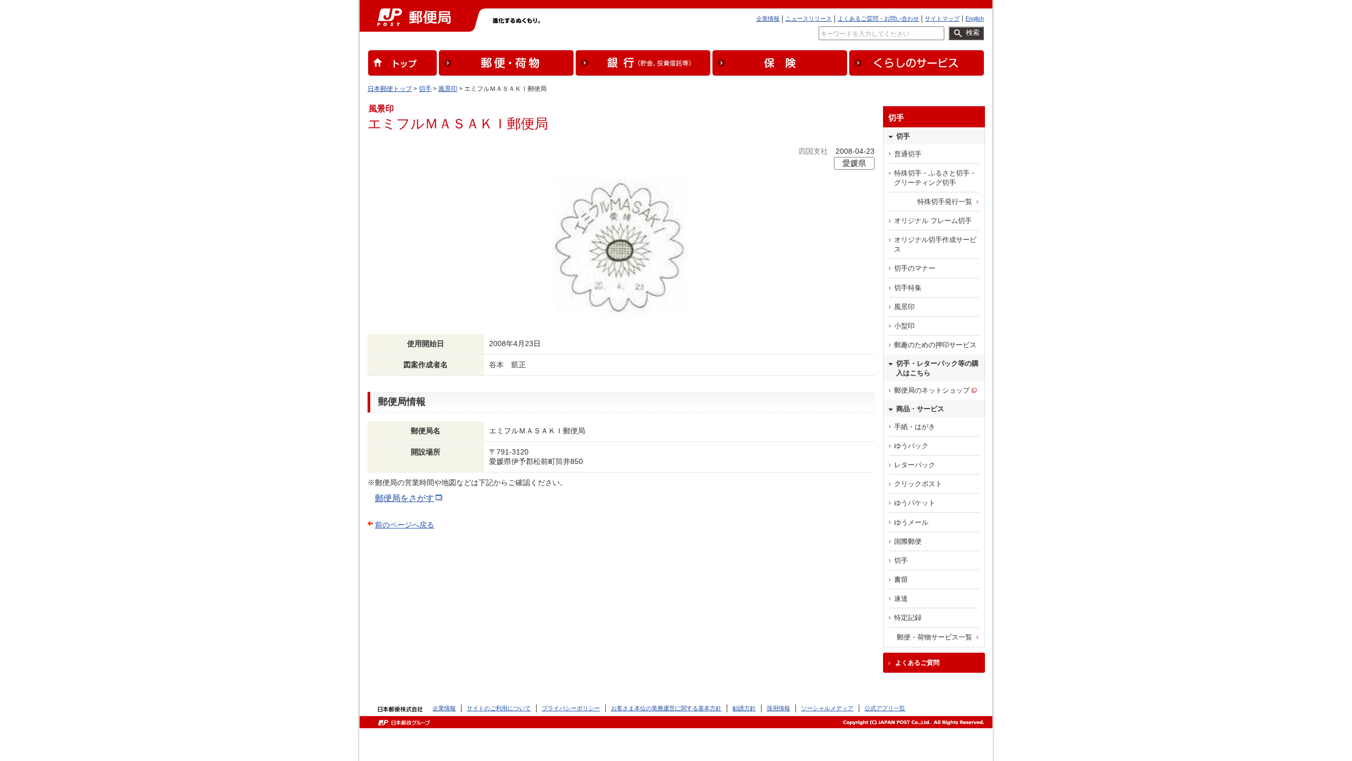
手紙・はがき (914, 427)
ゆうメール (911, 522)
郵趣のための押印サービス (935, 345)
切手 (425, 88)
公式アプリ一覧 (885, 708)
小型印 (904, 326)
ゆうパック (911, 446)
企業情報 (768, 18)
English (974, 18)
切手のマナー (914, 268)
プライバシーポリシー (571, 708)
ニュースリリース (808, 18)
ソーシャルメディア (827, 708)
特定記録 (908, 617)
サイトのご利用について (499, 708)
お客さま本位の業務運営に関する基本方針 (666, 708)
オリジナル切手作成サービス (935, 244)
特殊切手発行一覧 (944, 202)
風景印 (447, 88)
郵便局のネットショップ (932, 390)
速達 (901, 598)
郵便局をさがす (404, 498)
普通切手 (908, 154)
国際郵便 (908, 541)
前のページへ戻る (404, 525)
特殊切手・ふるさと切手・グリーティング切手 (935, 178)
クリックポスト (918, 484)
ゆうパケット (914, 503)
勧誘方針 (744, 708)
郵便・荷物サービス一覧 (934, 637)
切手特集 (908, 288)
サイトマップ (942, 18)
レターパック (914, 465)
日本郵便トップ (390, 88)
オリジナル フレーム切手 (933, 221)
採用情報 (778, 708)
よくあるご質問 (917, 662)
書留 (901, 579)
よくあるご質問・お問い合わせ (878, 18)
